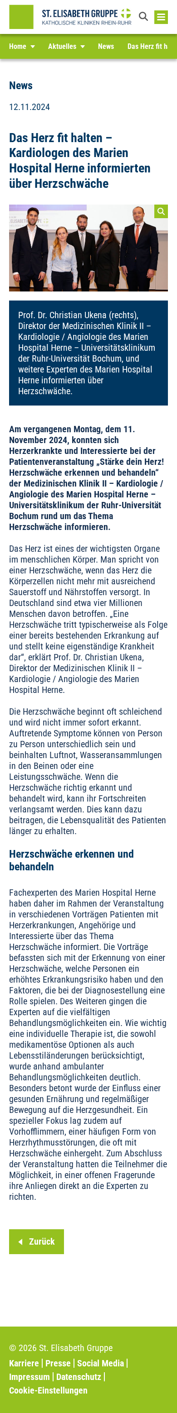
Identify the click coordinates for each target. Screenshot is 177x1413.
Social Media (100, 1363)
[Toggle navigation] (161, 17)
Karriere (24, 1363)
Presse (58, 1363)
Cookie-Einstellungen (48, 1390)
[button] (144, 17)
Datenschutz (78, 1376)
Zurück (42, 1241)
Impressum (29, 1376)
